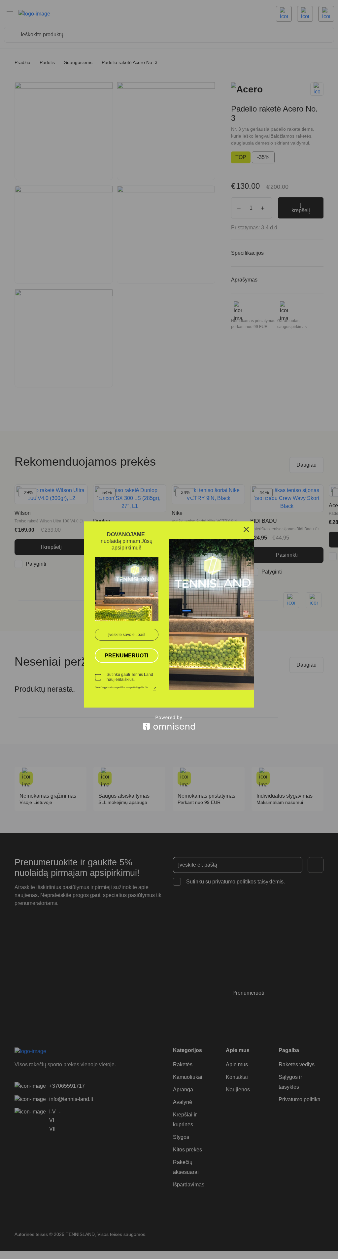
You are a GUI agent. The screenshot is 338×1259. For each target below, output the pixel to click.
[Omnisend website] (169, 723)
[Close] (246, 529)
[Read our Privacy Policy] (154, 689)
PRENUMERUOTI (126, 655)
